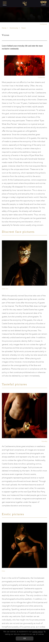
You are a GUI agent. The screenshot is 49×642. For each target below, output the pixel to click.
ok (24, 638)
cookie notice (37, 632)
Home (4, 28)
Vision (23, 28)
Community (13, 28)
